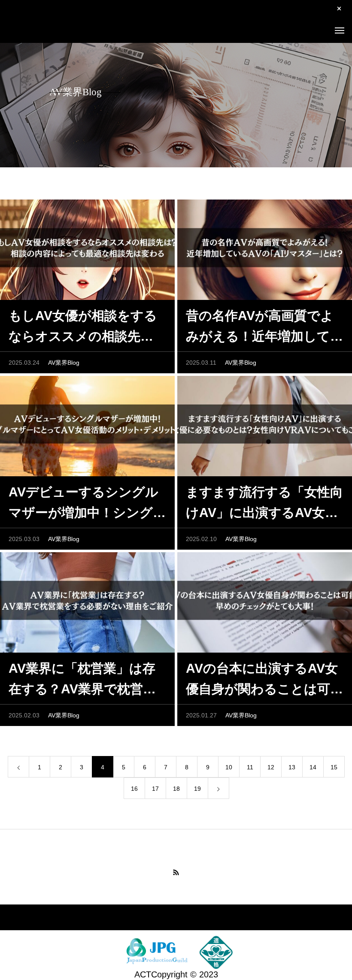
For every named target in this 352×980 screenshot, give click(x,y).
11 (250, 767)
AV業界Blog (63, 362)
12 (270, 767)
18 (176, 788)
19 (197, 788)
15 (334, 767)
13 (291, 767)
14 (313, 767)
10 (228, 767)
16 (134, 788)
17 (155, 788)
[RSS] (176, 872)
